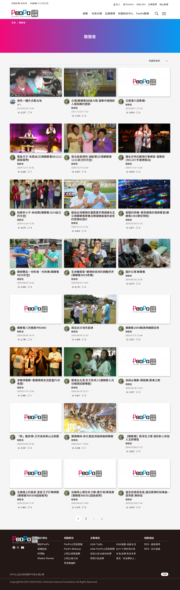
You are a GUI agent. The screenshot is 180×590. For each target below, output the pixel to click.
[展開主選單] (164, 13)
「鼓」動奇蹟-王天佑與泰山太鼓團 (38, 436)
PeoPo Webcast (72, 548)
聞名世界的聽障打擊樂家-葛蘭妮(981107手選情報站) (145, 158)
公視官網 (152, 4)
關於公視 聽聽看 (135, 271)
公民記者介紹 (71, 558)
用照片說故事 (97, 558)
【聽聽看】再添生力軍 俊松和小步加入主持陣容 (148, 437)
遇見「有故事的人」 (126, 558)
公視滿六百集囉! (136, 100)
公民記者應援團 (72, 553)
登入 (118, 4)
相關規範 (42, 548)
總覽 (85, 13)
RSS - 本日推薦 (152, 548)
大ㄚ (19, 104)
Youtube (23, 547)
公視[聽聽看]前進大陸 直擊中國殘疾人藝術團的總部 (93, 102)
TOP (165, 574)
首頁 (14, 22)
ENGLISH (141, 4)
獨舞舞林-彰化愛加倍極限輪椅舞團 (92, 436)
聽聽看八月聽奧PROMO (31, 327)
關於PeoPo (43, 544)
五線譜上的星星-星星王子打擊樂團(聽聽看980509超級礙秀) (38, 493)
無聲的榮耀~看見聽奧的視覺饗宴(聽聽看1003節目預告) (147, 214)
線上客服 (164, 4)
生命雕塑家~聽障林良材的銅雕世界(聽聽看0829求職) (92, 273)
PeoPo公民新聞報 (73, 544)
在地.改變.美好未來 (126, 553)
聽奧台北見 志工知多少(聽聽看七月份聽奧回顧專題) (92, 381)
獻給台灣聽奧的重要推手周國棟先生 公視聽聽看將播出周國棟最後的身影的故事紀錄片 (93, 215)
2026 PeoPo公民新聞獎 (102, 548)
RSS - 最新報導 (152, 544)
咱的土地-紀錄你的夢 (101, 553)
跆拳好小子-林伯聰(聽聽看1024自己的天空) (39, 214)
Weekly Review (46, 558)
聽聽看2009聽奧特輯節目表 (142, 327)
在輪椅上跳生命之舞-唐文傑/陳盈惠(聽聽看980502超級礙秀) (92, 493)
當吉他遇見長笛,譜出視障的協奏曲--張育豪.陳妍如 (147, 493)
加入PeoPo (128, 4)
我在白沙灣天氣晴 (82, 327)
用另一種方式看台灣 (29, 100)
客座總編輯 (70, 562)
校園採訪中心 (125, 13)
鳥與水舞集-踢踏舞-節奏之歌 (143, 380)
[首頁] (25, 13)
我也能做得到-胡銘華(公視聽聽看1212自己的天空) (91, 158)
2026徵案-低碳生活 (126, 544)
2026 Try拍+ (96, 544)
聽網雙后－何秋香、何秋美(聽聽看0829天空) (38, 273)
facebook (14, 547)
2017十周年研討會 (125, 548)
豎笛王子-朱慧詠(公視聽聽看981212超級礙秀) (39, 158)
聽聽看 (74, 108)
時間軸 (41, 553)
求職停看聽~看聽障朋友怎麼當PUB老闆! (38, 381)
